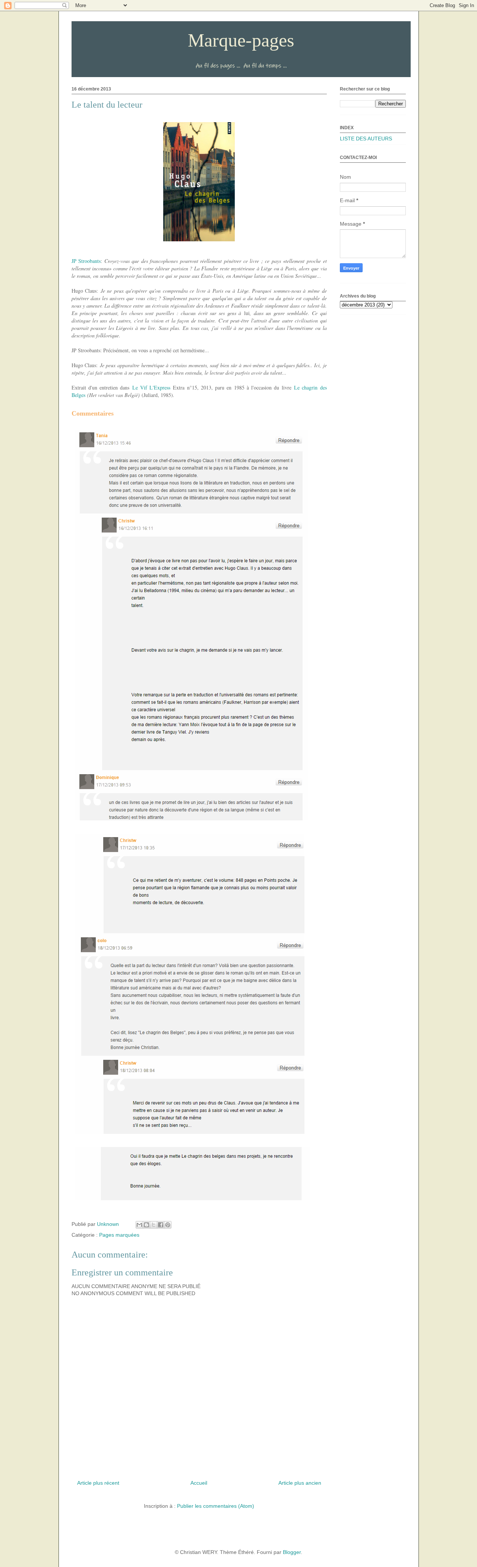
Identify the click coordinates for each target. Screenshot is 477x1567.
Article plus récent (98, 1483)
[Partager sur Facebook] (160, 1225)
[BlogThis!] (146, 1225)
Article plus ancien (299, 1483)
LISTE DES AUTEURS (366, 139)
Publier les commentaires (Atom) (215, 1506)
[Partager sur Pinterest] (167, 1225)
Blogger (292, 1552)
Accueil (198, 1483)
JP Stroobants (86, 260)
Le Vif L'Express (151, 387)
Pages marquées (119, 1235)
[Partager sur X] (153, 1225)
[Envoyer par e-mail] (139, 1225)
